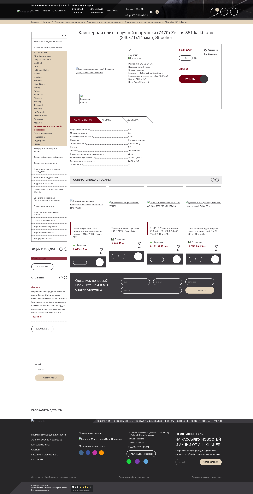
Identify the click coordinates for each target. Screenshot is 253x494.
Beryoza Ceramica (42, 59)
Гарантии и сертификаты (44, 454)
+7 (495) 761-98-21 (136, 15)
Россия (37, 144)
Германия (38, 119)
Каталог (35, 11)
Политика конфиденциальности (48, 434)
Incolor (37, 73)
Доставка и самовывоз (96, 11)
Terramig (38, 108)
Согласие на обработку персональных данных (53, 477)
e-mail (38, 364)
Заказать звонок (141, 454)
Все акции (42, 266)
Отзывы (35, 449)
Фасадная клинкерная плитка (48, 47)
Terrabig (37, 101)
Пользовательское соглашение (207, 477)
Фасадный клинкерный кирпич (48, 157)
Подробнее (37, 317)
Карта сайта (37, 459)
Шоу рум (169, 421)
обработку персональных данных (204, 454)
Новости (195, 421)
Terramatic (39, 105)
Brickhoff (38, 63)
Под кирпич (39, 140)
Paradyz (37, 87)
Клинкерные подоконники (46, 177)
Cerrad (37, 66)
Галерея (217, 421)
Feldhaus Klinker (41, 70)
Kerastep (38, 80)
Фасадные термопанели (45, 163)
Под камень (39, 137)
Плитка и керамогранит (45, 220)
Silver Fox (38, 94)
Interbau (38, 77)
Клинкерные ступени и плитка (48, 41)
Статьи (206, 421)
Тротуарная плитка (43, 238)
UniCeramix (39, 112)
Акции (46, 11)
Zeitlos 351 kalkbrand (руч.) (151, 73)
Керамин (38, 123)
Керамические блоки (44, 232)
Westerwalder (40, 116)
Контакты (112, 11)
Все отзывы (42, 329)
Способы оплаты (77, 11)
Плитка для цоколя (43, 133)
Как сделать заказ (40, 444)
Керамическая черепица (45, 226)
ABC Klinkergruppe (42, 56)
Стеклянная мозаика (44, 206)
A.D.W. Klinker (40, 52)
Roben (37, 91)
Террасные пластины (44, 183)
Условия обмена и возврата (46, 439)
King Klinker (39, 84)
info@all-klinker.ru (136, 439)
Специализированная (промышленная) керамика (47, 199)
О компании (59, 11)
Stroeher (38, 98)
